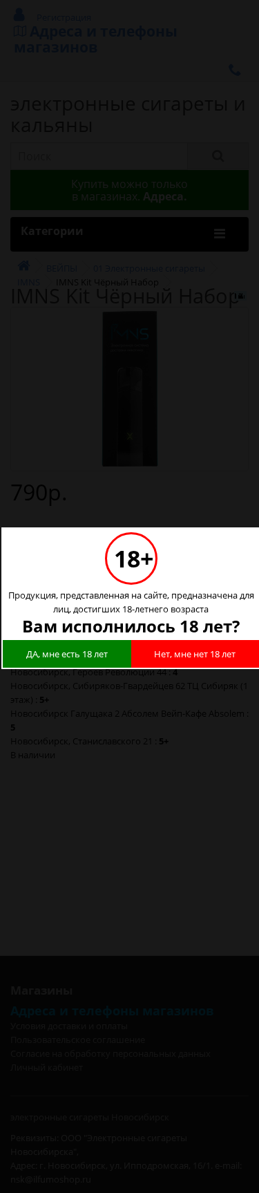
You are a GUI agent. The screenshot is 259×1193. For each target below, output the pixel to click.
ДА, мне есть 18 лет (67, 654)
